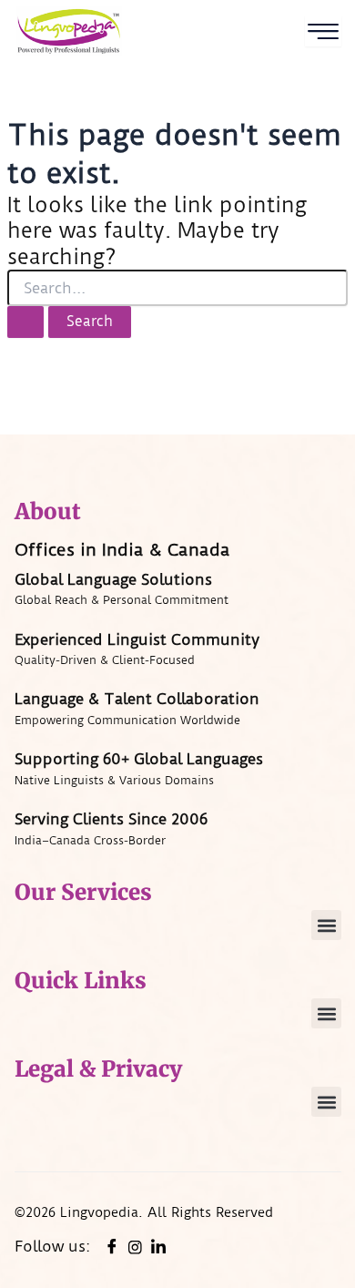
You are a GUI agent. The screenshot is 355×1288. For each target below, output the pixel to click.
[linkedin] (158, 1246)
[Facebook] (112, 1246)
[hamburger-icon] (323, 31)
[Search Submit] (25, 322)
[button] (326, 925)
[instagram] (135, 1246)
